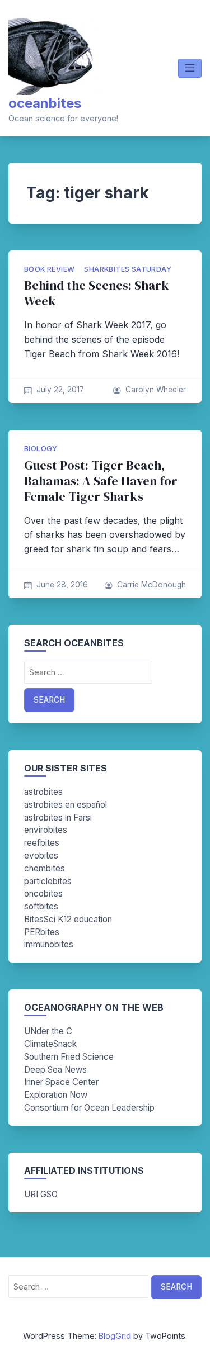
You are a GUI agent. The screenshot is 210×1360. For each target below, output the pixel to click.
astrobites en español (65, 804)
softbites (41, 906)
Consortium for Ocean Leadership (89, 1107)
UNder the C (48, 1031)
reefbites (41, 842)
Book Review (49, 269)
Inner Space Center (61, 1082)
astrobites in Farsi (58, 817)
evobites (41, 855)
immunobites (48, 944)
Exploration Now (55, 1094)
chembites (44, 868)
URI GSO (41, 1194)
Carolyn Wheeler (155, 389)
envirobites (45, 829)
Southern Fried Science (69, 1056)
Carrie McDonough (151, 584)
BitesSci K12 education (68, 919)
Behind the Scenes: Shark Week (96, 293)
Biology (41, 448)
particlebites (48, 881)
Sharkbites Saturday (127, 269)
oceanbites (44, 103)
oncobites (43, 893)
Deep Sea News (55, 1069)
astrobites (43, 791)
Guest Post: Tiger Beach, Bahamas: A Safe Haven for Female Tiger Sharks (101, 481)
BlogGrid (115, 1335)
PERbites (41, 932)
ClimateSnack (50, 1044)
